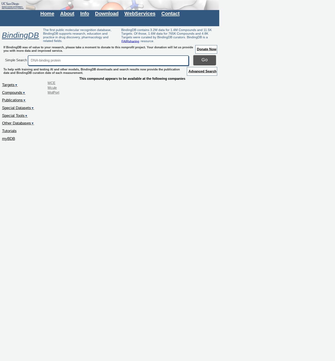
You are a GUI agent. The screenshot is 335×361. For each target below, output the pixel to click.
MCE (51, 83)
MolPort (53, 92)
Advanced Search (202, 71)
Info (84, 13)
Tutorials (9, 131)
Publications (14, 100)
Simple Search (16, 60)
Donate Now (206, 49)
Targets (10, 85)
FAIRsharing (130, 41)
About (67, 13)
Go (204, 59)
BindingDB (20, 35)
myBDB (8, 138)
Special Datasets (18, 108)
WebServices (139, 13)
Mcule (52, 88)
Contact (170, 13)
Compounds (14, 92)
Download (107, 13)
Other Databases (18, 123)
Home (47, 13)
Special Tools (15, 115)
